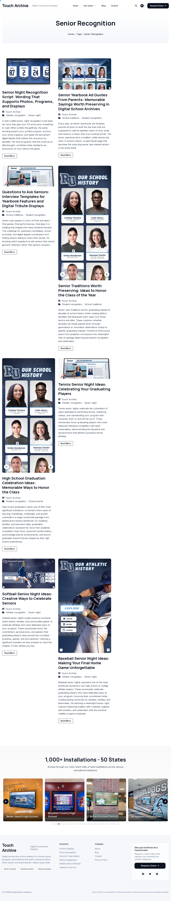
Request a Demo (148, 865)
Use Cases (88, 6)
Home (75, 6)
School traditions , (71, 118)
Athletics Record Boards (70, 863)
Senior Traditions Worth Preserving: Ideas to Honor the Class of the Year (82, 290)
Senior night (34, 115)
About (97, 849)
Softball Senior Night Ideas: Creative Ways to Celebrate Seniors (27, 598)
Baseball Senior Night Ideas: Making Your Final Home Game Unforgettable (83, 663)
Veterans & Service (67, 867)
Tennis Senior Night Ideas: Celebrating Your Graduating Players (84, 389)
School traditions (93, 304)
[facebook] (143, 874)
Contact (114, 6)
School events (35, 501)
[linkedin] (157, 874)
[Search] (136, 5)
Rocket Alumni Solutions (21, 892)
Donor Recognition (67, 852)
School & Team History (69, 856)
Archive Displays (66, 849)
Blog (104, 6)
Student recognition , (73, 304)
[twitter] (150, 874)
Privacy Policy (101, 860)
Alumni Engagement (68, 860)
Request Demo (157, 6)
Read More (9, 156)
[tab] (52, 824)
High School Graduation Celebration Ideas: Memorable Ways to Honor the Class (25, 485)
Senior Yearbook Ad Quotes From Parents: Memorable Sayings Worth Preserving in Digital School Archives (83, 101)
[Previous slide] (6, 801)
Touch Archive (12, 111)
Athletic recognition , (17, 115)
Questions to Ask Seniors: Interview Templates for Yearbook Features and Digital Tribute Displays (25, 198)
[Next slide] (165, 801)
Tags (79, 34)
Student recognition (92, 118)
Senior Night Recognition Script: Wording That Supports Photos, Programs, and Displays (28, 99)
